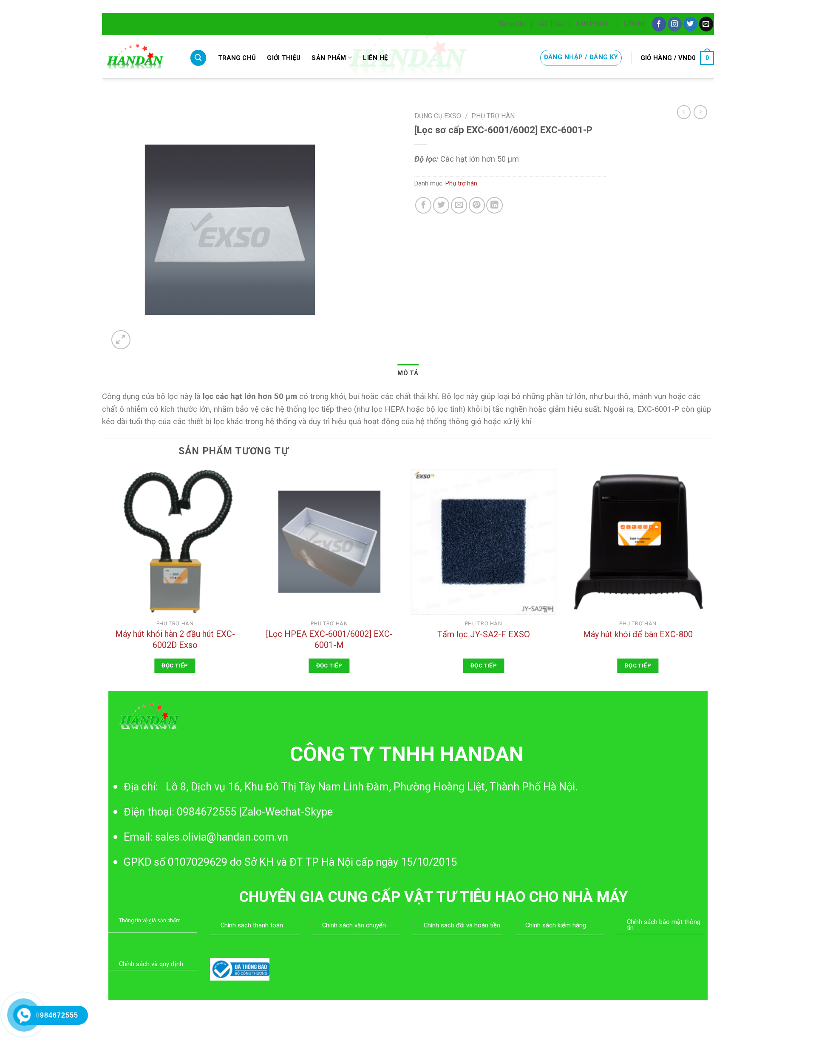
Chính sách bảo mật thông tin (663, 925)
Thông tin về (134, 921)
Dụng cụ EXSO (437, 116)
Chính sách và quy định (151, 964)
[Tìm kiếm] (198, 58)
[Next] (710, 579)
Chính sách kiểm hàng (555, 925)
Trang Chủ (513, 24)
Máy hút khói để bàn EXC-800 (638, 634)
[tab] (408, 373)
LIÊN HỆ (635, 24)
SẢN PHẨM (591, 24)
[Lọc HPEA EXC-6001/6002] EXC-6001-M (329, 639)
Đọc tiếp (175, 665)
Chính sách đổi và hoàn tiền (462, 925)
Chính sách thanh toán (252, 925)
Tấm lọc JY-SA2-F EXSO (483, 634)
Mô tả (408, 373)
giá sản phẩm (165, 921)
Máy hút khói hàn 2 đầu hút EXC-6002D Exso (175, 639)
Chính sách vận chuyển (354, 925)
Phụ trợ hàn (493, 116)
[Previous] (102, 579)
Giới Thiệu (551, 24)
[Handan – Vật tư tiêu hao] (139, 56)
